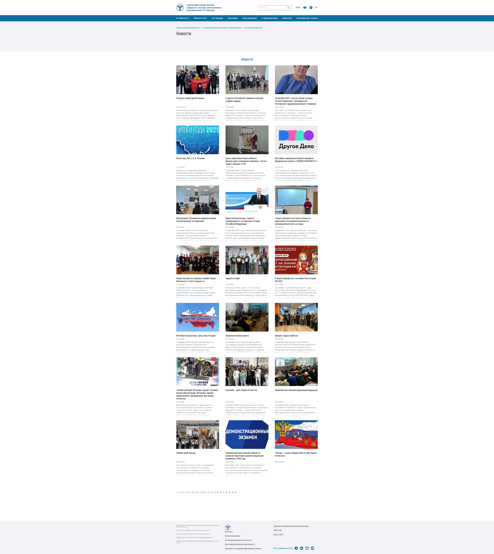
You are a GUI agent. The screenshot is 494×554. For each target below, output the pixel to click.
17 (223, 492)
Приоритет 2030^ (200, 18)
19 (229, 492)
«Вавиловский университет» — (189, 28)
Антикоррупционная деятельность (238, 540)
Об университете (182, 18)
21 (235, 492)
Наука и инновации (249, 18)
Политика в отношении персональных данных (243, 548)
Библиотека (287, 18)
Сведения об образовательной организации (291, 526)
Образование (233, 18)
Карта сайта (278, 534)
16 (220, 492)
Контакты (229, 531)
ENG (298, 8)
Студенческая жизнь (270, 18)
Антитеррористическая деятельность (240, 544)
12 (209, 492)
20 (232, 492)
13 (212, 492)
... (238, 492)
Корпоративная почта (311, 24)
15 (217, 492)
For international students (307, 18)
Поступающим (217, 18)
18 (226, 492)
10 (198, 492)
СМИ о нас (278, 530)
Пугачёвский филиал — (254, 28)
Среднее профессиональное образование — (223, 28)
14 (214, 492)
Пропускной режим (232, 536)
